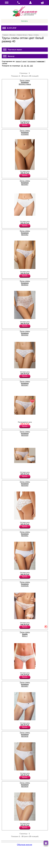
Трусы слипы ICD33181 (25, 584)
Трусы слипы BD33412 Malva (25, 82)
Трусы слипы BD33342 (25, 333)
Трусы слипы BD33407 (25, 182)
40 (25, 66)
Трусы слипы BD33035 (25, 734)
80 (28, 66)
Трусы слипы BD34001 (25, 534)
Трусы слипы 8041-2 (25, 634)
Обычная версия (24, 844)
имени (18, 61)
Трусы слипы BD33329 (25, 433)
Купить (24, 125)
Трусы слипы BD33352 (25, 233)
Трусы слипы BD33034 (25, 784)
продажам (32, 61)
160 (31, 66)
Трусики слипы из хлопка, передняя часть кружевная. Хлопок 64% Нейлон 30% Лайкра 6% (24, 468)
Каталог (12, 28)
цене (24, 61)
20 (22, 66)
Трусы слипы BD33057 (25, 684)
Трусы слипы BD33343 (25, 483)
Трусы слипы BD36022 (25, 283)
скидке (4, 63)
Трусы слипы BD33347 (25, 383)
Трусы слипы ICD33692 (25, 132)
